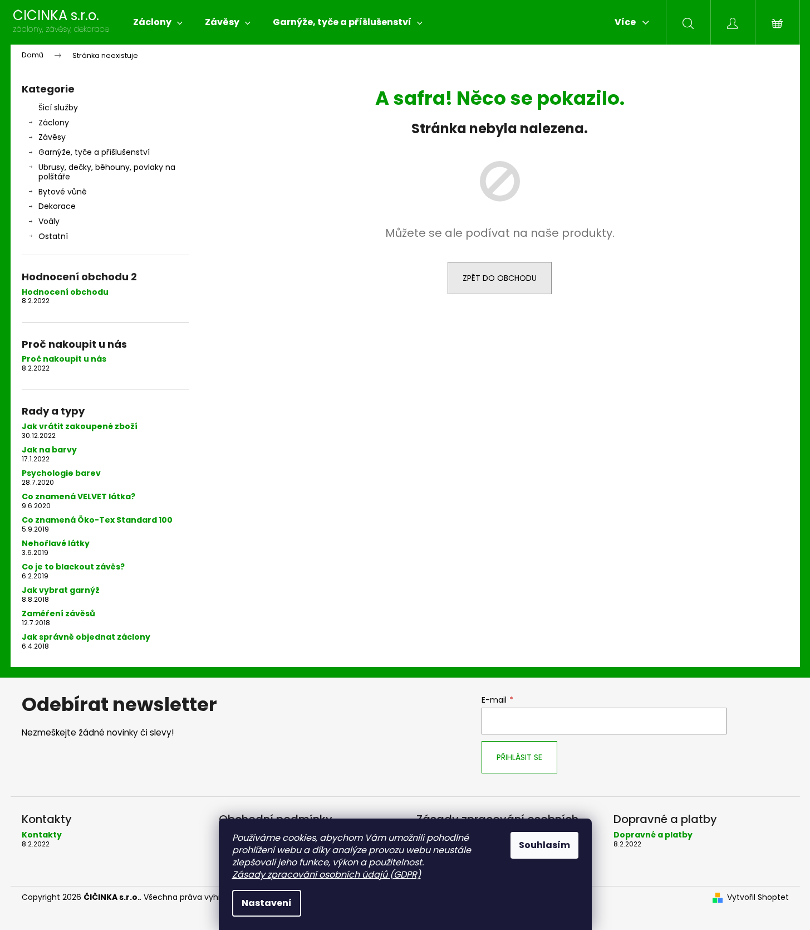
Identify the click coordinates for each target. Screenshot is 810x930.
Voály (49, 221)
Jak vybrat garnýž (61, 590)
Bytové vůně (62, 191)
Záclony (53, 122)
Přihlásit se (519, 757)
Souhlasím (544, 845)
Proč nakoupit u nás (64, 359)
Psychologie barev (61, 473)
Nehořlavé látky (56, 543)
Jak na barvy (49, 450)
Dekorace (57, 206)
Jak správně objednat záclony (86, 637)
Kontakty (42, 835)
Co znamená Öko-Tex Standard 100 (97, 520)
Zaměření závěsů (58, 614)
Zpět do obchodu (500, 278)
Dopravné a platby (653, 835)
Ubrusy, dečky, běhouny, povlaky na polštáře (106, 172)
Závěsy (52, 137)
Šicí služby (58, 107)
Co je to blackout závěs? (73, 567)
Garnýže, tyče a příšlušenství (94, 152)
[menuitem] (158, 22)
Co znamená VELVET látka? (78, 497)
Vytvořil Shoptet (758, 897)
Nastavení (267, 903)
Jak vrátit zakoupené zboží (80, 426)
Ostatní (53, 236)
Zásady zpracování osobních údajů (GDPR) (326, 874)
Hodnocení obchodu (65, 292)
